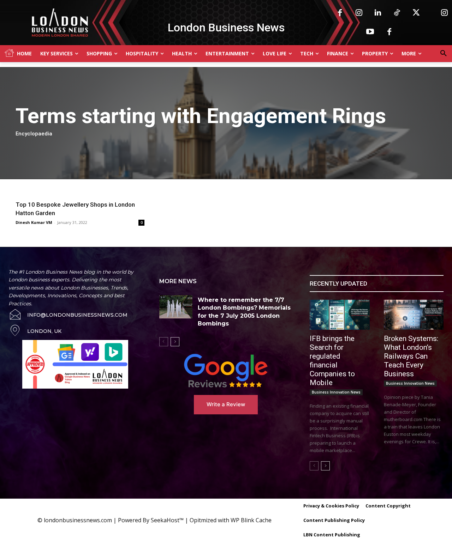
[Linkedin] (378, 13)
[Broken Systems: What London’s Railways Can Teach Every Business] (414, 315)
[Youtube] (370, 32)
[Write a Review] (226, 370)
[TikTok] (397, 13)
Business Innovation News (336, 392)
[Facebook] (339, 13)
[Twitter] (416, 13)
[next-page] (175, 341)
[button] (443, 53)
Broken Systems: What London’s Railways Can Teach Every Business (411, 356)
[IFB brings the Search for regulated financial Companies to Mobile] (339, 315)
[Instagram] (359, 13)
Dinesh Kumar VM (34, 222)
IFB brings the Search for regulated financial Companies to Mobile (332, 360)
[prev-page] (163, 341)
